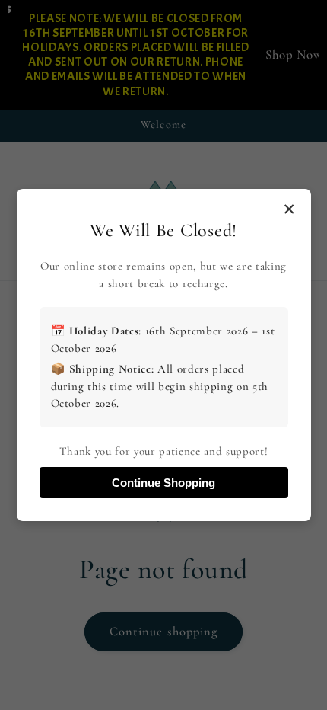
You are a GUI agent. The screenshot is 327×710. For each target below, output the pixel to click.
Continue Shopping (163, 482)
